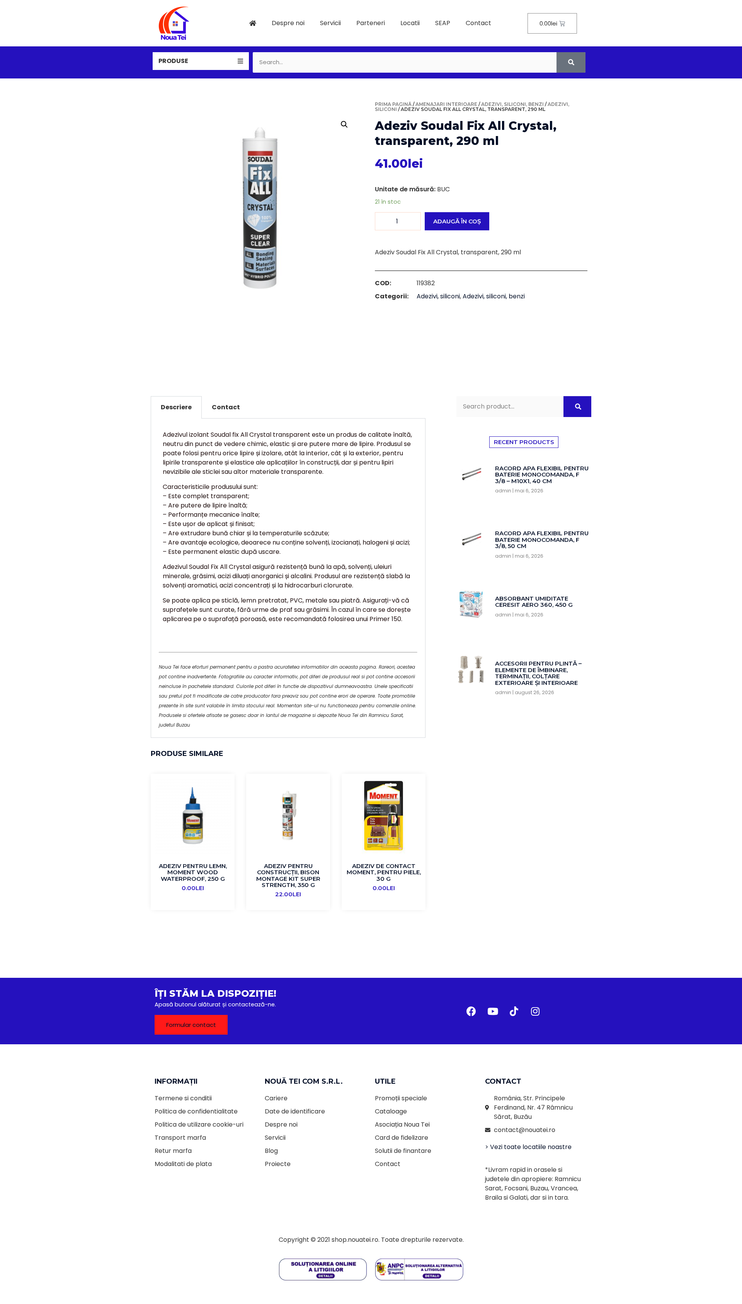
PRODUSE (173, 60)
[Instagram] (535, 1011)
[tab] (201, 61)
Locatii (410, 23)
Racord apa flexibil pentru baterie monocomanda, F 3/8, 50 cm (542, 539)
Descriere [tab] (176, 407)
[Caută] (570, 62)
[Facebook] (471, 1011)
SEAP (442, 23)
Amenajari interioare (446, 104)
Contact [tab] (226, 407)
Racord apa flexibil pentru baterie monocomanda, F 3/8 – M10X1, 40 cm (542, 475)
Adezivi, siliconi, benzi (512, 104)
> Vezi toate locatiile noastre (528, 1146)
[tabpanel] (288, 578)
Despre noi (288, 23)
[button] (191, 1025)
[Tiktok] (514, 1011)
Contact (478, 23)
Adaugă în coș (457, 221)
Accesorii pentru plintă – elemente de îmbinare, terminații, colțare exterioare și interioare (538, 673)
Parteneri (370, 23)
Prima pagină (393, 104)
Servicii (330, 23)
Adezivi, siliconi (438, 296)
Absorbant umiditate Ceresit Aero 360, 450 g (534, 602)
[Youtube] (492, 1011)
